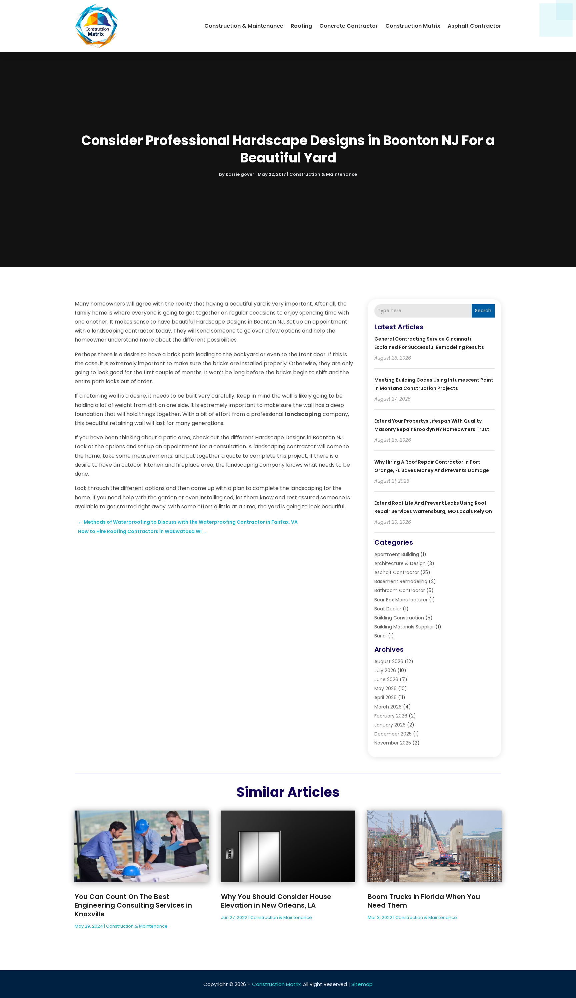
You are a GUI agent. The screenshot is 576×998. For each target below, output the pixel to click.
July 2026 (385, 670)
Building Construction (399, 617)
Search (483, 310)
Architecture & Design (400, 563)
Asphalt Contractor (474, 26)
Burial (380, 635)
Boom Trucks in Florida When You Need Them (424, 901)
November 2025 (392, 742)
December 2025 (393, 733)
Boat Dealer (387, 608)
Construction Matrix (412, 26)
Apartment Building (396, 554)
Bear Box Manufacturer (401, 599)
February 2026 (390, 715)
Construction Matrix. (277, 984)
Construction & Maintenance (243, 26)
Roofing (301, 26)
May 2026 (385, 688)
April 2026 (385, 697)
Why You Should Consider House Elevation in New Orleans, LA (276, 901)
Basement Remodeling (400, 581)
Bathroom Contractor (399, 590)
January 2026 (390, 724)
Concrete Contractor (348, 26)
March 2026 (388, 706)
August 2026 (388, 661)
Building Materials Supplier (404, 626)
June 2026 (386, 679)
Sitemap (362, 984)
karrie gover (240, 174)
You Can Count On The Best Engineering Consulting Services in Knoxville (133, 905)
